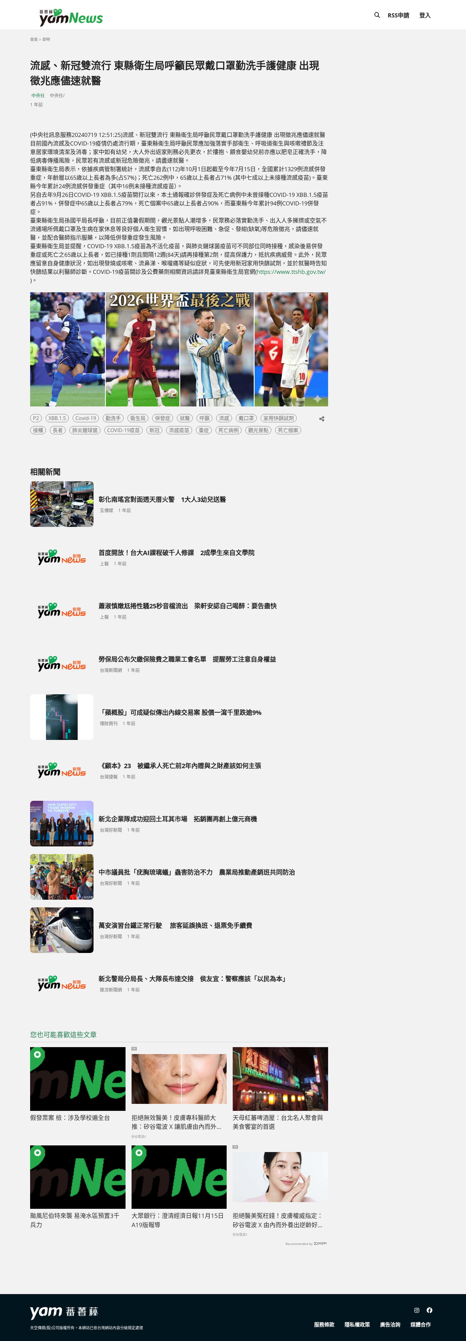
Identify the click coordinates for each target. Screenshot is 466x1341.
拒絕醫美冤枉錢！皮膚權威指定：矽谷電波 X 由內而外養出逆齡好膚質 (278, 1220)
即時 (46, 39)
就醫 (185, 418)
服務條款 (324, 1324)
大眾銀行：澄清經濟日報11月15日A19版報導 (178, 1220)
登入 (425, 15)
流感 (224, 418)
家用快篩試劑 (278, 418)
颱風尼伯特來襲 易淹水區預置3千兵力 (75, 1220)
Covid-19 (85, 418)
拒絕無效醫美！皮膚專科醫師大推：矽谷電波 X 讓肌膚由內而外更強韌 (177, 1122)
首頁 (34, 39)
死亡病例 (228, 430)
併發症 (162, 418)
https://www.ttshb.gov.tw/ (291, 271)
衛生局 (138, 418)
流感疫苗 (179, 430)
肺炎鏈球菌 (85, 430)
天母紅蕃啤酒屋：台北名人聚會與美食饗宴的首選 (278, 1122)
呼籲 (204, 418)
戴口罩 (246, 418)
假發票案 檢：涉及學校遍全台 (70, 1118)
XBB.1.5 (57, 418)
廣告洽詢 (390, 1324)
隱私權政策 (357, 1324)
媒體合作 (421, 1324)
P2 (36, 418)
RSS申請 (398, 15)
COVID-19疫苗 (123, 430)
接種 (38, 430)
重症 (204, 430)
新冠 (154, 430)
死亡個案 (288, 430)
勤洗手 (113, 418)
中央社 (38, 95)
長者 (58, 430)
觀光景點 (258, 430)
